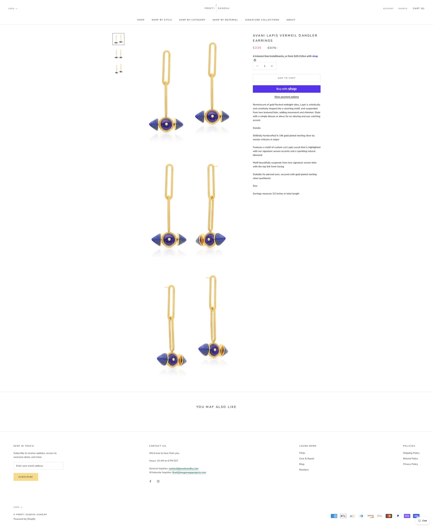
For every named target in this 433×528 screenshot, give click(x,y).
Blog (301, 464)
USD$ (11, 8)
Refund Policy (410, 458)
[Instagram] (158, 481)
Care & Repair (306, 458)
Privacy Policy (410, 464)
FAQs (302, 453)
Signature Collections (262, 19)
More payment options (287, 96)
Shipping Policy (411, 453)
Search (402, 8)
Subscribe (25, 477)
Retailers (304, 469)
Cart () (419, 8)
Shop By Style (162, 19)
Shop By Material (225, 19)
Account (388, 8)
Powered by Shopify (24, 519)
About (291, 19)
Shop (141, 19)
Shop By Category (192, 19)
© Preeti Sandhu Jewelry (30, 514)
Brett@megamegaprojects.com (189, 472)
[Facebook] (150, 481)
